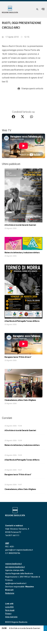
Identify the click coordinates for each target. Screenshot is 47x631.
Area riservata (11, 617)
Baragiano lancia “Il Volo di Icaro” (18, 357)
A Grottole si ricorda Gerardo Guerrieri (20, 225)
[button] (43, 9)
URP (7, 543)
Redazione (9, 593)
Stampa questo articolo (32, 88)
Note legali (9, 610)
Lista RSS (9, 607)
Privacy (8, 613)
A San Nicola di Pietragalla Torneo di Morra (22, 321)
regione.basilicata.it (13, 563)
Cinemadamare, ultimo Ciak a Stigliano (20, 400)
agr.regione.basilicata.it (15, 567)
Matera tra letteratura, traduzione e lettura (22, 253)
